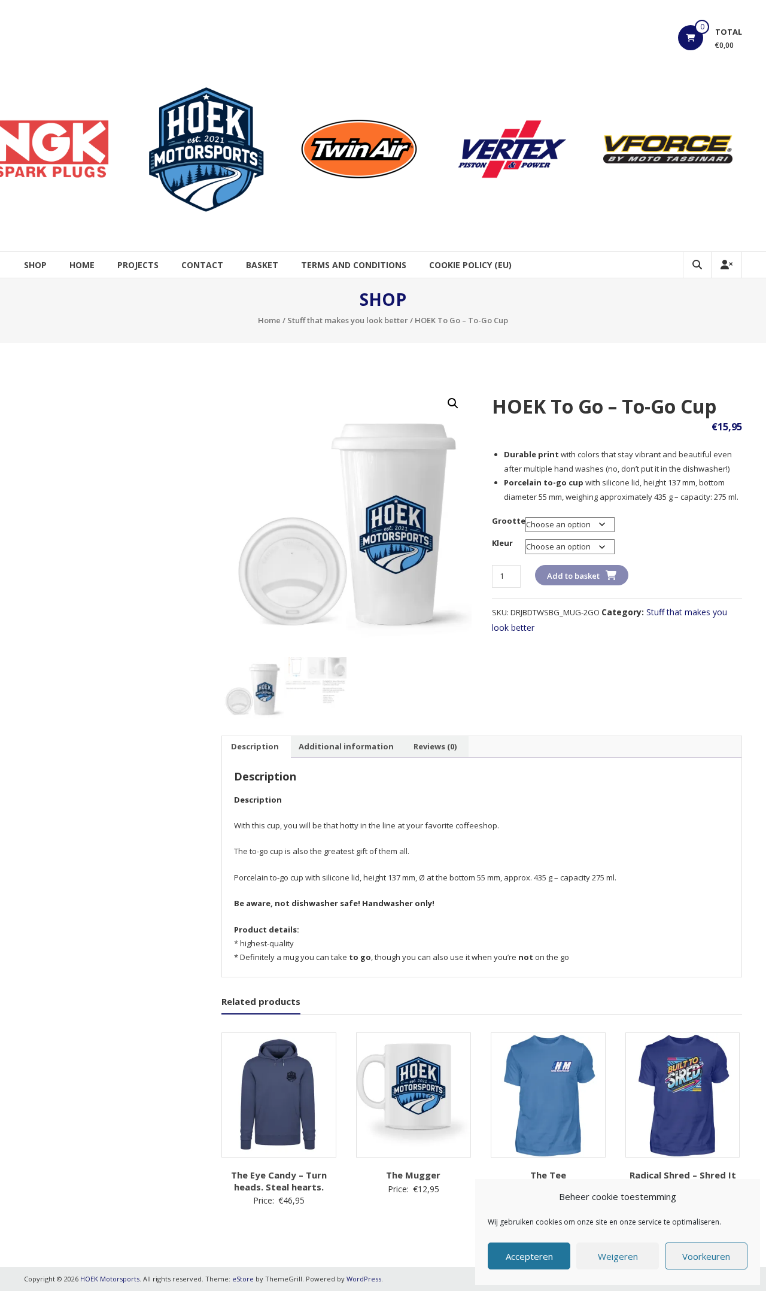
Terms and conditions (353, 265)
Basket (262, 265)
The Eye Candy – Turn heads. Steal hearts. (279, 1181)
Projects (138, 265)
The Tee (548, 1175)
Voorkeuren (706, 1256)
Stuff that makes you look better (347, 320)
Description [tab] (255, 746)
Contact (202, 265)
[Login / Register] (726, 265)
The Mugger (413, 1175)
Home (269, 320)
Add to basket (573, 575)
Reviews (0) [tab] (435, 746)
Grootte (508, 520)
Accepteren (529, 1256)
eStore (243, 1278)
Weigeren (618, 1256)
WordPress (363, 1278)
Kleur (502, 542)
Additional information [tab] (346, 746)
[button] (453, 403)
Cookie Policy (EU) (470, 265)
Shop (35, 265)
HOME (82, 265)
